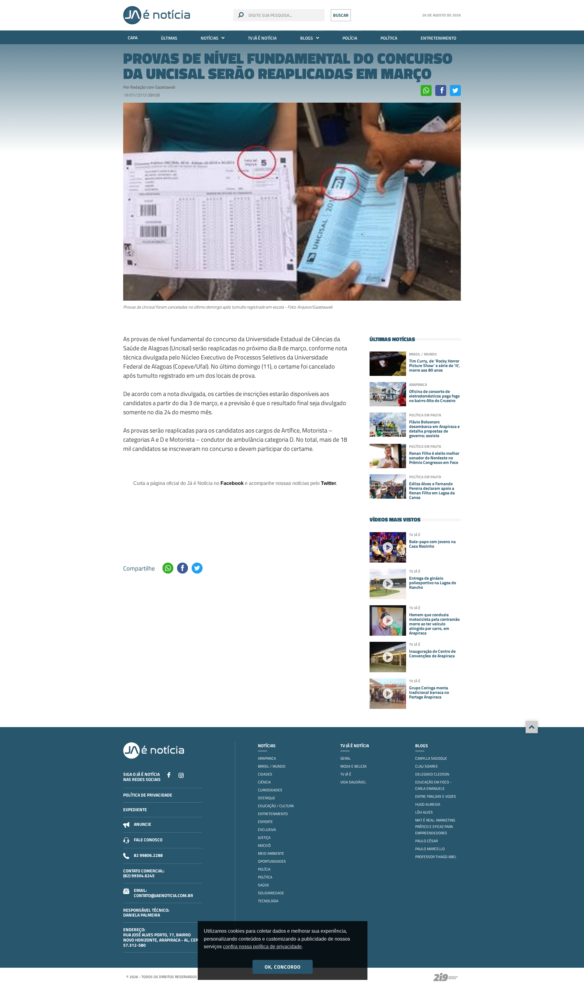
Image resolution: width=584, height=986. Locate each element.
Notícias (209, 38)
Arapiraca (267, 758)
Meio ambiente (271, 853)
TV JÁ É (345, 774)
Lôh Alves (424, 812)
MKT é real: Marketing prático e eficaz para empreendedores (435, 826)
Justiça (264, 837)
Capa (132, 37)
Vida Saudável (353, 782)
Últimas (169, 38)
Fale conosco (148, 839)
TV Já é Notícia (262, 38)
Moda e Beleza (353, 766)
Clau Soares (426, 766)
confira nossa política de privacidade (262, 946)
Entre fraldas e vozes (435, 796)
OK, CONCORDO (283, 966)
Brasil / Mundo (271, 766)
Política (389, 38)
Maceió (264, 845)
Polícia (349, 38)
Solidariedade (271, 893)
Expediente (135, 809)
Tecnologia (268, 901)
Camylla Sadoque (431, 758)
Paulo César (426, 841)
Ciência (264, 782)
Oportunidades (272, 861)
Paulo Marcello (430, 849)
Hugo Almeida (427, 804)
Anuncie (142, 824)
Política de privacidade (147, 795)
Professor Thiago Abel (436, 857)
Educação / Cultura (276, 806)
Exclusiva (267, 829)
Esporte (265, 822)
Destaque (266, 798)
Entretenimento (438, 38)
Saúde (263, 885)
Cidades (265, 774)
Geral (345, 758)
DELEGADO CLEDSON (432, 774)
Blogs (306, 38)
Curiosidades (270, 790)
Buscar (341, 15)
